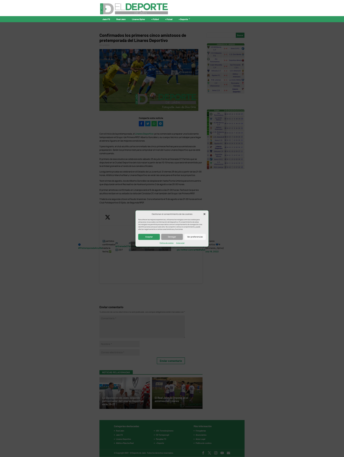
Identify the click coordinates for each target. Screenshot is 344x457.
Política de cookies (166, 243)
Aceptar (149, 236)
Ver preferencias (195, 236)
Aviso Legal (180, 243)
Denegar (172, 236)
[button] (204, 214)
